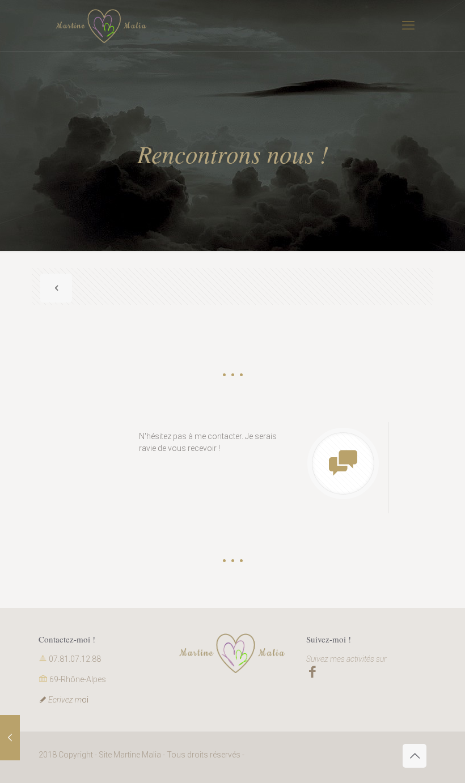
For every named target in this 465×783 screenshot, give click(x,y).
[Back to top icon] (414, 756)
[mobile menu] (408, 25)
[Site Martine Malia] (101, 25)
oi (68, 699)
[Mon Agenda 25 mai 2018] (10, 737)
